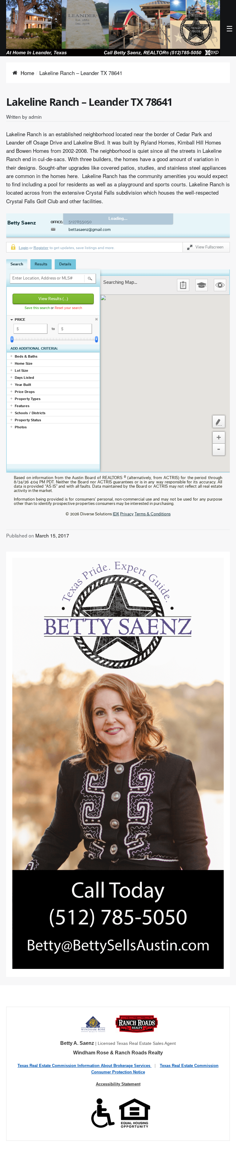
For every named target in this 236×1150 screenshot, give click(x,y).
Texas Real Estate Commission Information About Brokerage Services (84, 1065)
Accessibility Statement (118, 1084)
